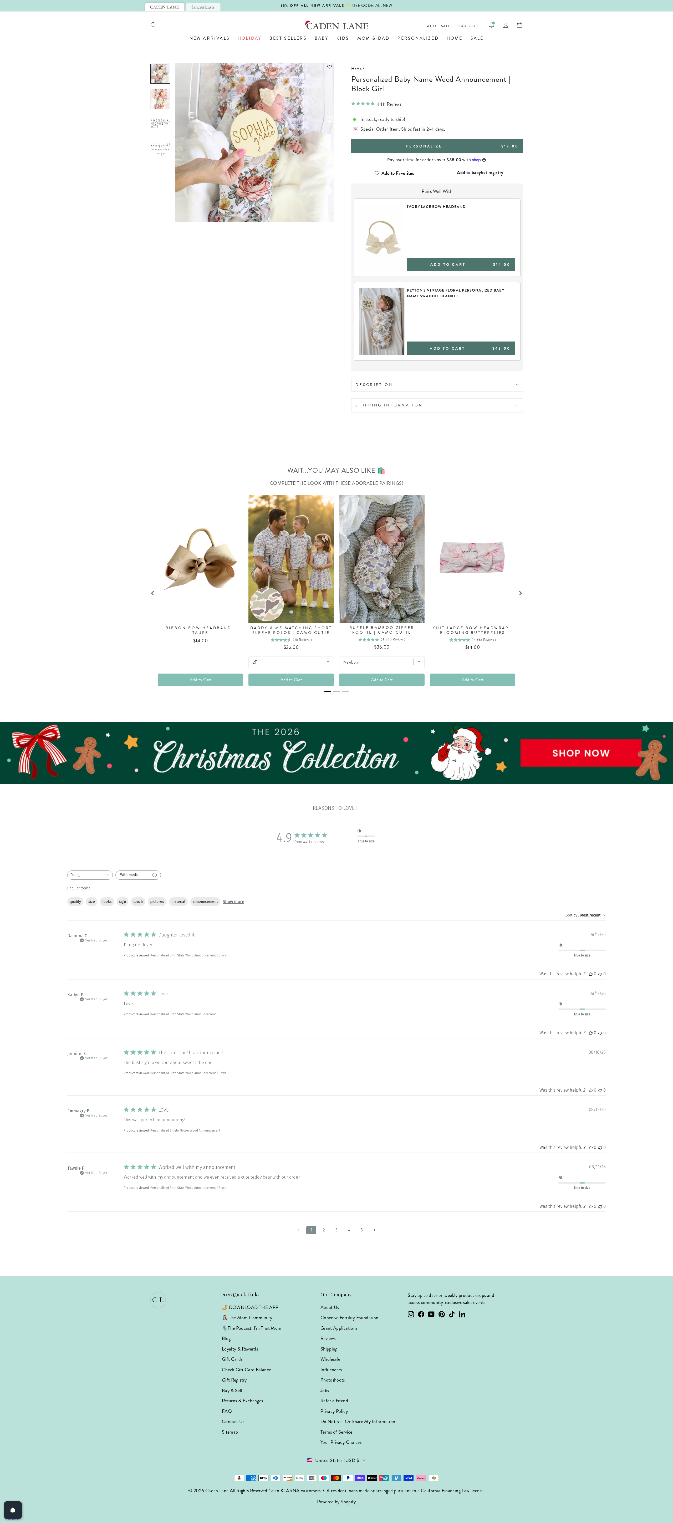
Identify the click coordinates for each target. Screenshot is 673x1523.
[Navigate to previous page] (299, 1230)
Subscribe (469, 26)
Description (374, 384)
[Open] (13, 1510)
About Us (329, 1307)
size (91, 901)
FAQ (227, 1411)
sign (122, 901)
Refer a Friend (334, 1400)
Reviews (328, 1338)
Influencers (331, 1369)
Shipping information (389, 405)
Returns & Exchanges (242, 1400)
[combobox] (90, 875)
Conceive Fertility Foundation (349, 1317)
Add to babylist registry (480, 172)
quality (75, 901)
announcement (205, 901)
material (178, 901)
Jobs (324, 1390)
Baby (322, 38)
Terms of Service (336, 1432)
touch (138, 901)
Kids (342, 38)
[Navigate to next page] (374, 1230)
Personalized (418, 38)
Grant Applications (338, 1328)
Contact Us (233, 1421)
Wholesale (439, 26)
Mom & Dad (373, 38)
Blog (226, 1338)
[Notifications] (491, 25)
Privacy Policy (334, 1411)
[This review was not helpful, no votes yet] (600, 973)
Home (455, 38)
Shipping (329, 1349)
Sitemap (230, 1432)
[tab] (165, 7)
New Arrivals (210, 38)
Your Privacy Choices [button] (340, 1442)
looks (107, 901)
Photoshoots (332, 1380)
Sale (477, 38)
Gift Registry (234, 1380)
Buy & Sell (232, 1390)
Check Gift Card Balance (246, 1369)
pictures (157, 901)
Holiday (250, 38)
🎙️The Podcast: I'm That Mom (251, 1328)
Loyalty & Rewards (240, 1349)
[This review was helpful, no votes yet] (591, 973)
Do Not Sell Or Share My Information (357, 1421)
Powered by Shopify (336, 1501)
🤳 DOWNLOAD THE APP (250, 1307)
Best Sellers (288, 38)
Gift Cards (232, 1359)
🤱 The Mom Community (247, 1317)
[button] (254, 66)
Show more (233, 901)
